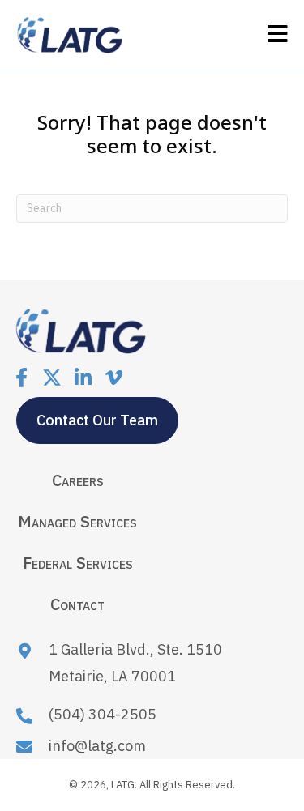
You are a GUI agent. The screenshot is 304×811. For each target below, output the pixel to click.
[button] (21, 377)
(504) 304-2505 (102, 714)
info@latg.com (97, 745)
